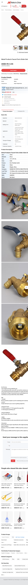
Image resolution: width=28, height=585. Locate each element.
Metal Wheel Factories (7, 565)
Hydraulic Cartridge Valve (7, 572)
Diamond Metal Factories (20, 565)
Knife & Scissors (5, 559)
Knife (18, 559)
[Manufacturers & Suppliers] (14, 2)
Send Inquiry (13, 70)
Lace (2, 542)
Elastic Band (4, 540)
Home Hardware (16, 9)
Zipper (15, 542)
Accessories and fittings (6, 544)
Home (2, 9)
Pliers (13, 559)
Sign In (3, 105)
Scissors (22, 9)
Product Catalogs (20, 537)
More (2, 574)
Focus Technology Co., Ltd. (17, 579)
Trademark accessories (18, 540)
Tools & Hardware (8, 9)
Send (13, 460)
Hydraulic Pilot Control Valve (22, 572)
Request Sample (23, 73)
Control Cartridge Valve (7, 569)
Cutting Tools (25, 559)
